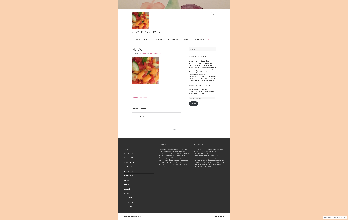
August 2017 (128, 176)
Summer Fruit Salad (139, 97)
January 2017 (128, 207)
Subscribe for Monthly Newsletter (200, 85)
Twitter (218, 217)
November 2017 (129, 162)
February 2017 (129, 202)
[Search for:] (202, 49)
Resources (200, 39)
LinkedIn (223, 217)
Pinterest (221, 217)
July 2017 (127, 180)
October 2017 (128, 167)
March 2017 (128, 198)
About (147, 39)
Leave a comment (137, 88)
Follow (193, 104)
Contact (159, 39)
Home (137, 39)
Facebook (216, 217)
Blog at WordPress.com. (133, 217)
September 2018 (129, 153)
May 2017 (127, 189)
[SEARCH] (213, 14)
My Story (173, 39)
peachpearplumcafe (155, 53)
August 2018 (128, 158)
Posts (185, 39)
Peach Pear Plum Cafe (147, 32)
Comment (174, 129)
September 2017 (129, 171)
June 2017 (127, 184)
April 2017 (127, 193)
